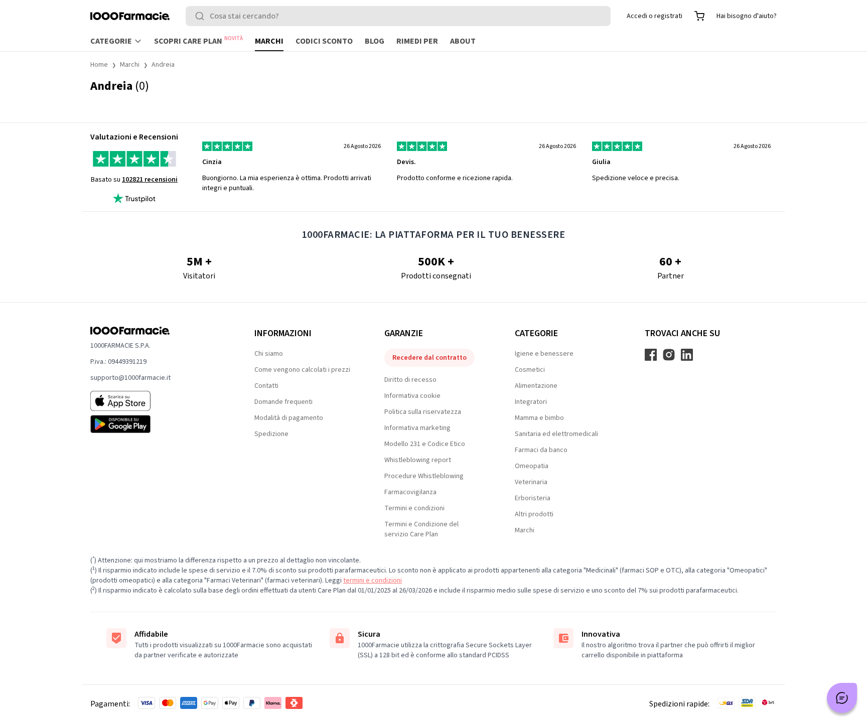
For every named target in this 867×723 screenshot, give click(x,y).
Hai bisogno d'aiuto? (746, 16)
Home (99, 65)
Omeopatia (531, 466)
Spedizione (271, 434)
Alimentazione (536, 386)
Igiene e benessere (544, 354)
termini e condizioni (372, 580)
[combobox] (398, 16)
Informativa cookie (412, 396)
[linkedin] (687, 355)
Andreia (163, 65)
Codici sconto (324, 41)
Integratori (531, 402)
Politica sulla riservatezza (422, 412)
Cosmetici (530, 370)
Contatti (266, 386)
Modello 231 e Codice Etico (424, 444)
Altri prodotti (534, 514)
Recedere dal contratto (429, 358)
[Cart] (699, 16)
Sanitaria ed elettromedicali (556, 434)
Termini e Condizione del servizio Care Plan (421, 529)
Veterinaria (531, 482)
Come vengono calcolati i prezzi (302, 370)
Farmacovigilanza (410, 492)
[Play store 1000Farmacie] (156, 424)
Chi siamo (268, 354)
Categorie (111, 41)
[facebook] (651, 355)
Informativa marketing (417, 428)
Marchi (269, 41)
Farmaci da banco (541, 450)
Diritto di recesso (410, 380)
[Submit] (202, 16)
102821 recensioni (150, 180)
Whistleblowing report (417, 460)
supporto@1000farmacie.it (130, 378)
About (463, 41)
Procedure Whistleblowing (424, 476)
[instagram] (669, 355)
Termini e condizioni (414, 508)
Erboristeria (532, 498)
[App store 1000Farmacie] (156, 401)
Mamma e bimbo (539, 418)
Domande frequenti (283, 402)
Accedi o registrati (654, 16)
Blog (374, 41)
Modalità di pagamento (288, 418)
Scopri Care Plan (198, 41)
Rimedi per (417, 41)
